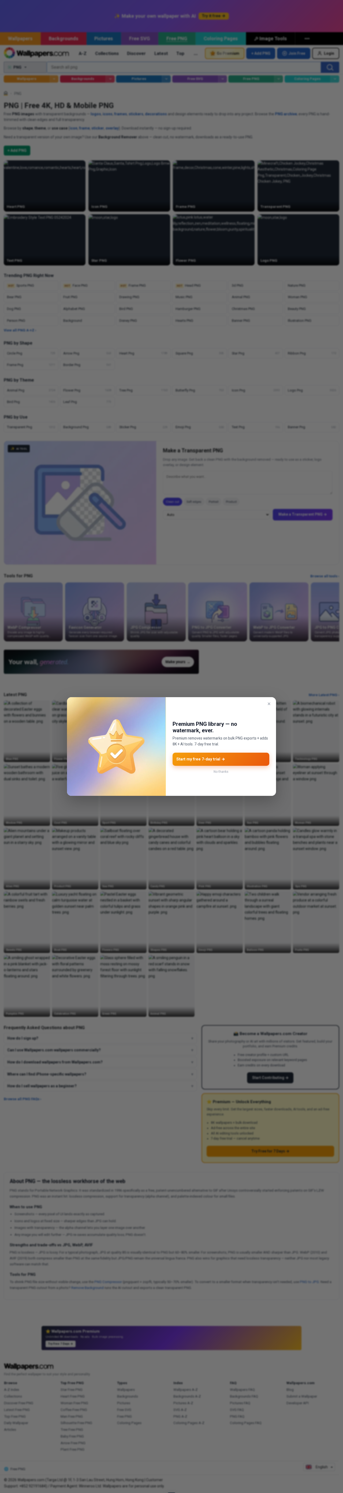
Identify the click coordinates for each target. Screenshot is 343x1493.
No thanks (221, 772)
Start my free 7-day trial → (200, 759)
